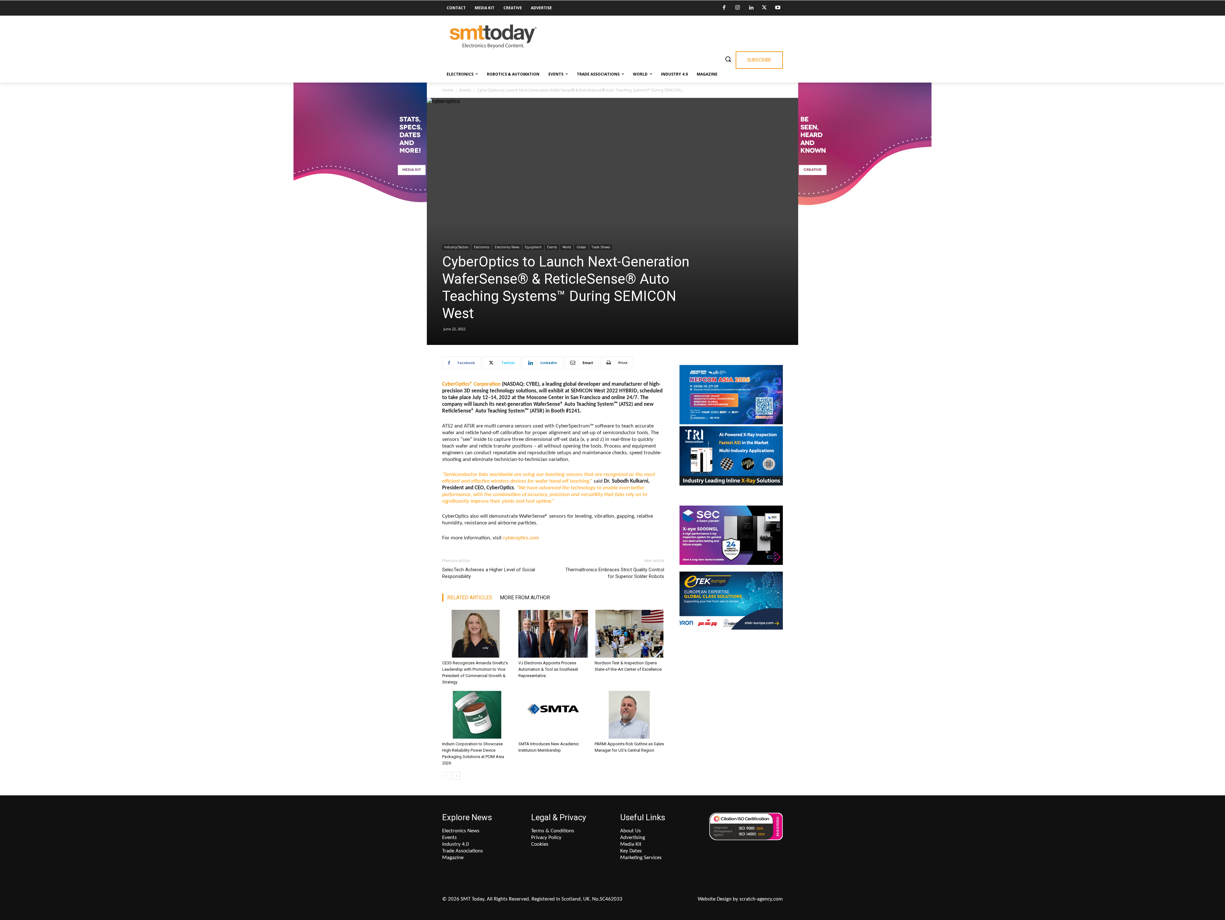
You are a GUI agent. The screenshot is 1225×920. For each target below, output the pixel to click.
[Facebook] (724, 8)
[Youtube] (778, 8)
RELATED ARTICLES (469, 598)
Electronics (481, 247)
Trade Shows (600, 247)
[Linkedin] (751, 8)
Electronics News (507, 247)
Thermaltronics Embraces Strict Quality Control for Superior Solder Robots (614, 573)
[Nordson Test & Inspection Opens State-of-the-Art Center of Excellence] (629, 634)
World (566, 247)
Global (581, 247)
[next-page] (456, 776)
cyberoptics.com (521, 538)
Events (465, 90)
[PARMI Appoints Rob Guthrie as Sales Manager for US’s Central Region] (629, 715)
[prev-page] (446, 776)
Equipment (533, 247)
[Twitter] (764, 8)
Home (447, 90)
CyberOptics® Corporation (471, 384)
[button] (728, 59)
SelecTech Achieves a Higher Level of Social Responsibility (488, 573)
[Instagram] (737, 8)
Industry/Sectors (456, 247)
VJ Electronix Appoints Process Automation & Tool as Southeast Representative (548, 669)
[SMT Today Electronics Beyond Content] (493, 36)
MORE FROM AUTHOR (525, 598)
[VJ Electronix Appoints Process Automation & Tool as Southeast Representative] (553, 634)
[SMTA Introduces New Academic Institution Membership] (553, 715)
